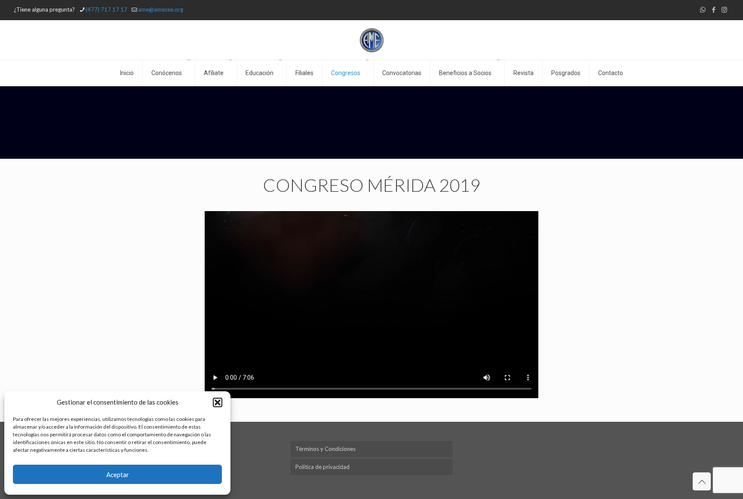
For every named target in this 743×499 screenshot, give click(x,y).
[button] (217, 402)
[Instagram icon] (724, 9)
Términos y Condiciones (325, 448)
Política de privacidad (322, 466)
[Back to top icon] (702, 481)
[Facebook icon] (713, 9)
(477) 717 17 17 (106, 9)
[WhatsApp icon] (703, 9)
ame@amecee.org (160, 9)
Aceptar (117, 474)
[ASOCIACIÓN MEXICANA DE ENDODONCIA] (371, 40)
